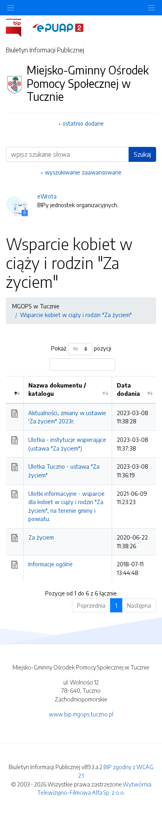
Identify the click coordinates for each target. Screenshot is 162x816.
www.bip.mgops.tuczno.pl (81, 714)
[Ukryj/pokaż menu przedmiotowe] (10, 7)
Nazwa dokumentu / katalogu (57, 389)
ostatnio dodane (83, 123)
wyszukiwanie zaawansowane (83, 172)
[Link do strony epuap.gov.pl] (57, 27)
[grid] (81, 479)
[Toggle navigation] (151, 7)
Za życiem (41, 537)
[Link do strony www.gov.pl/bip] (18, 27)
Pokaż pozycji (81, 348)
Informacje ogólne (50, 563)
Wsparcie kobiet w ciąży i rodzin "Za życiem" (76, 314)
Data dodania (128, 389)
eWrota (47, 196)
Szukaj (142, 154)
